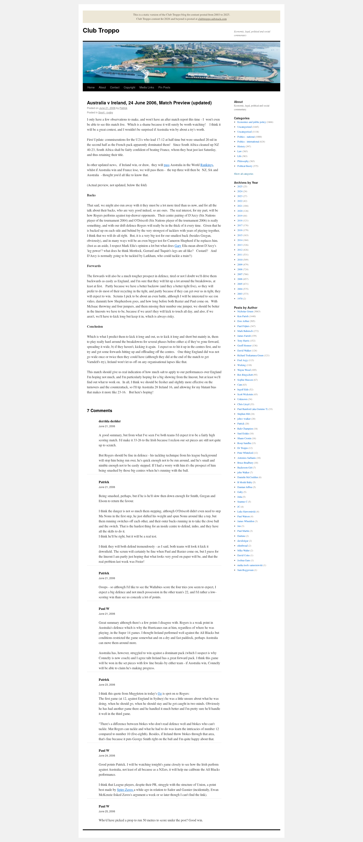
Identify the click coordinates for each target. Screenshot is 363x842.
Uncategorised (244, 131)
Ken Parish (243, 316)
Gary (178, 245)
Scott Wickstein (245, 394)
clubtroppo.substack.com (212, 19)
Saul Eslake (243, 433)
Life (239, 156)
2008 (239, 269)
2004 (239, 288)
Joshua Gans (243, 560)
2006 (239, 279)
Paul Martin (243, 530)
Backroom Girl (244, 467)
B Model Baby (244, 482)
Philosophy (243, 161)
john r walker (244, 418)
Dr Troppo (242, 448)
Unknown (242, 399)
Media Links (146, 87)
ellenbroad (242, 545)
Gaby (240, 491)
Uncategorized (244, 126)
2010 (239, 259)
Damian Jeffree (244, 487)
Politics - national (246, 136)
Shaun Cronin (244, 438)
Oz (160, 693)
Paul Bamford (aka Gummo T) (252, 409)
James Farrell (244, 335)
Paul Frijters (243, 326)
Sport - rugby (105, 112)
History (241, 146)
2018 (239, 220)
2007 (239, 274)
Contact (115, 87)
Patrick (123, 108)
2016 (239, 230)
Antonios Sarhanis (246, 457)
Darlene (241, 535)
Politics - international (248, 141)
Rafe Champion (245, 428)
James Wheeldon (245, 521)
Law (239, 151)
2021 (239, 205)
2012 (239, 249)
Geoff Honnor (244, 345)
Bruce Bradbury (245, 462)
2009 (239, 264)
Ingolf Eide (243, 389)
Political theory (244, 166)
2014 (239, 240)
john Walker (243, 472)
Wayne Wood (244, 369)
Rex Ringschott (245, 374)
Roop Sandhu (244, 443)
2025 (239, 186)
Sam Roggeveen (245, 570)
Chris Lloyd (243, 404)
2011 (239, 254)
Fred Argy (242, 360)
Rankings (206, 164)
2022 (239, 200)
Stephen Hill (243, 413)
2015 (239, 235)
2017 (239, 225)
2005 (239, 283)
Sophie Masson (245, 379)
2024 (239, 191)
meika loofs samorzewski (250, 565)
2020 (239, 210)
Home (91, 87)
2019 (239, 215)
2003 (239, 293)
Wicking (241, 365)
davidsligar (242, 540)
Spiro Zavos (125, 789)
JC (238, 506)
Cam (239, 384)
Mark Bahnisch (245, 331)
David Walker (244, 350)
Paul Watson (243, 516)
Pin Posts (164, 87)
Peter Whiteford (245, 452)
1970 (239, 298)
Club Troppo (101, 30)
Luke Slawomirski (246, 511)
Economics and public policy (251, 122)
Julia (239, 496)
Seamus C (242, 501)
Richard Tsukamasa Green (250, 355)
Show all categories (243, 173)
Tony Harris (243, 340)
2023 (239, 196)
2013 (239, 244)
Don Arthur (243, 321)
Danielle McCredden (247, 477)
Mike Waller (243, 550)
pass (167, 164)
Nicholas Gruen (245, 311)
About (102, 87)
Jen (239, 526)
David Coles (243, 555)
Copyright (129, 87)
